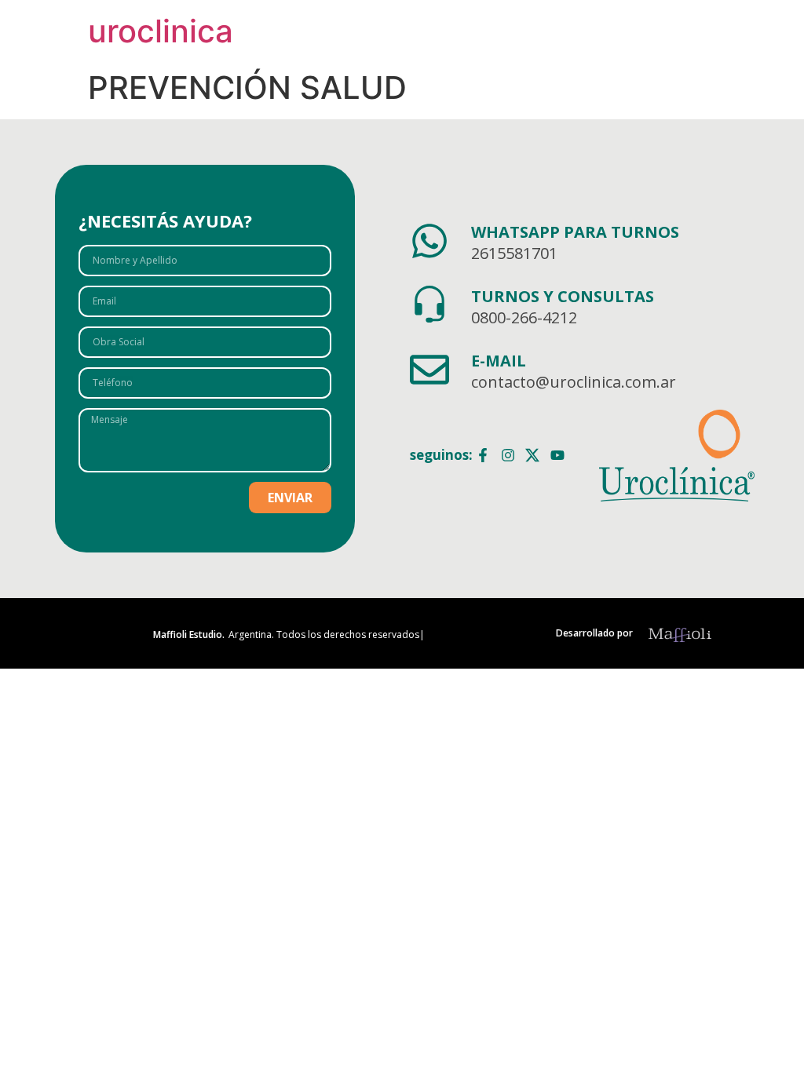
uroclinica (160, 31)
